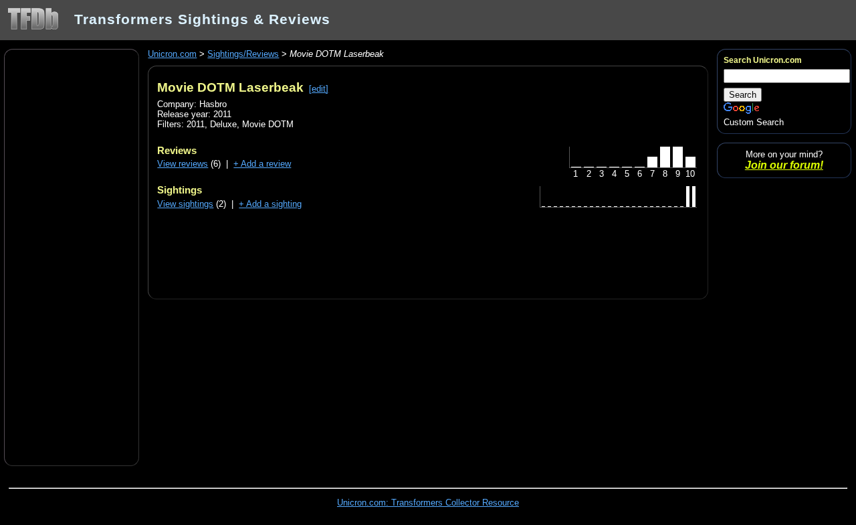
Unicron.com (172, 54)
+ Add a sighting (270, 204)
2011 (196, 124)
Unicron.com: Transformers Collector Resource (428, 503)
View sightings (185, 204)
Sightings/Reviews (243, 54)
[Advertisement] (71, 256)
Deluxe (223, 124)
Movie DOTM (268, 124)
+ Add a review (262, 164)
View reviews (182, 164)
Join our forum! (784, 165)
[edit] (318, 89)
